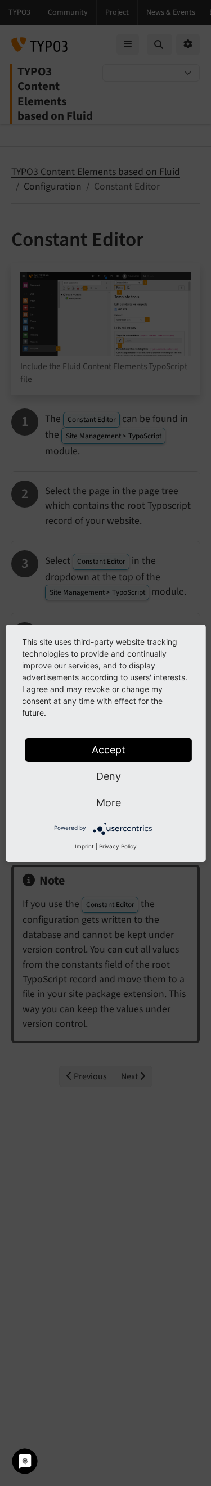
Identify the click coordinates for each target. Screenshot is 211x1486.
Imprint (84, 846)
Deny (108, 776)
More (108, 803)
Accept (108, 750)
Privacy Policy (118, 846)
